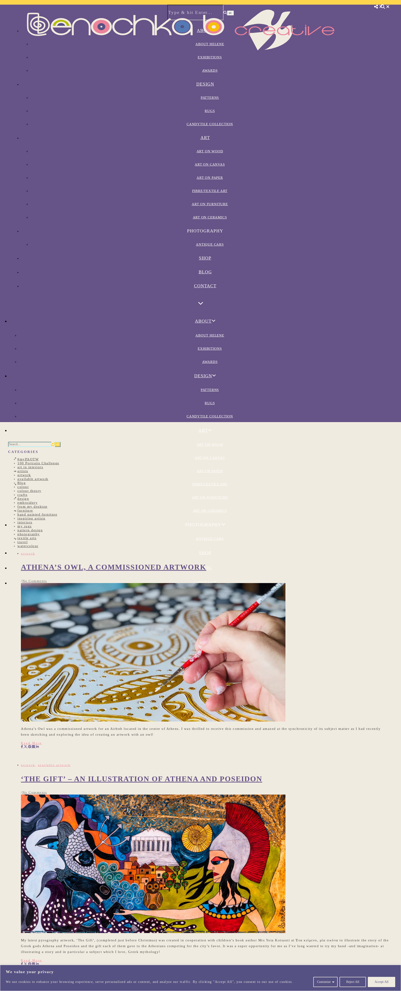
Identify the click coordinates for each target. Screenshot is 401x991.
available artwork (33, 479)
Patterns (210, 97)
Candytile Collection (210, 124)
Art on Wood (210, 151)
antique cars (210, 244)
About (203, 321)
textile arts (26, 538)
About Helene (209, 335)
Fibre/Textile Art (210, 191)
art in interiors (30, 467)
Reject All (352, 982)
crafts (22, 495)
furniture (25, 510)
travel (22, 542)
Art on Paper (210, 178)
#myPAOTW (28, 459)
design (23, 498)
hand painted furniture (37, 514)
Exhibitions (210, 348)
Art (205, 137)
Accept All (381, 982)
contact (205, 285)
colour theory (29, 491)
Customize (324, 982)
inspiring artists (31, 518)
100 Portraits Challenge (38, 463)
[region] (200, 978)
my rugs (24, 526)
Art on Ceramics (210, 217)
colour (23, 487)
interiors (24, 522)
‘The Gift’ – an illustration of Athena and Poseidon (141, 779)
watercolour (28, 546)
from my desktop (32, 506)
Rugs (210, 111)
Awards (210, 70)
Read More (31, 743)
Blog (205, 271)
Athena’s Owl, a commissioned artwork (113, 567)
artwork (24, 475)
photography (28, 534)
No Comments (34, 581)
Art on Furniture (210, 204)
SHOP (205, 258)
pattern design (30, 530)
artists (22, 471)
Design (205, 84)
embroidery (27, 502)
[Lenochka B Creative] (181, 57)
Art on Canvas (210, 164)
